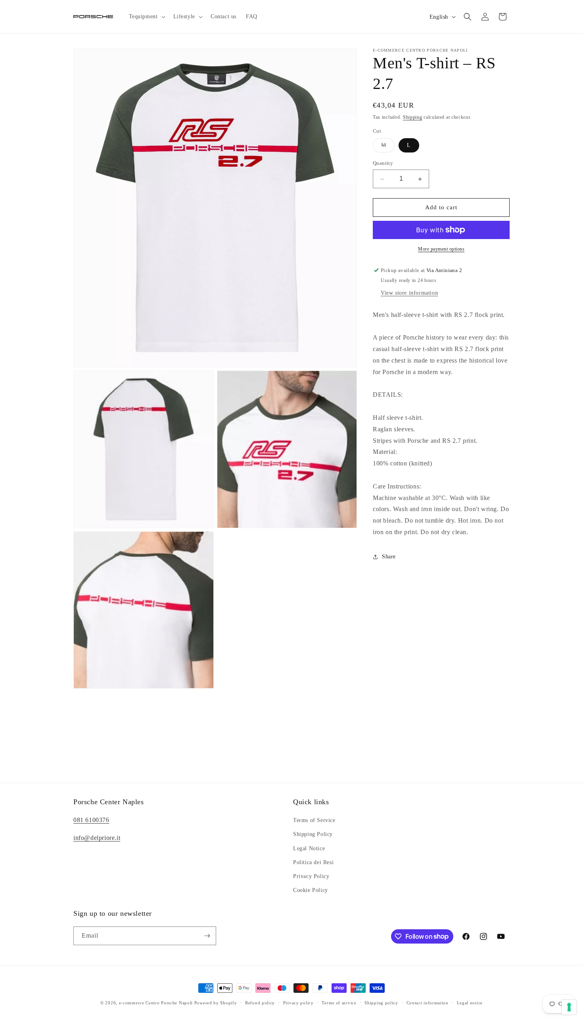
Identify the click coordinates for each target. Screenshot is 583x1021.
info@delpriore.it (96, 837)
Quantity (383, 163)
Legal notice (470, 1002)
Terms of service (339, 1002)
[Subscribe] (207, 935)
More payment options (441, 249)
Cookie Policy (310, 890)
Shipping (412, 117)
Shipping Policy (313, 834)
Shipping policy (381, 1002)
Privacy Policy (311, 876)
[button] (146, 16)
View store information (409, 293)
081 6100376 (91, 819)
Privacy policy (298, 1002)
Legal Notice (309, 848)
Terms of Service (314, 820)
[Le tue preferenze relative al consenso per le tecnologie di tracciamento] (569, 1007)
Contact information (428, 1002)
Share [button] (389, 557)
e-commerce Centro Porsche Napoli (156, 1002)
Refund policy (260, 1002)
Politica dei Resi (313, 862)
